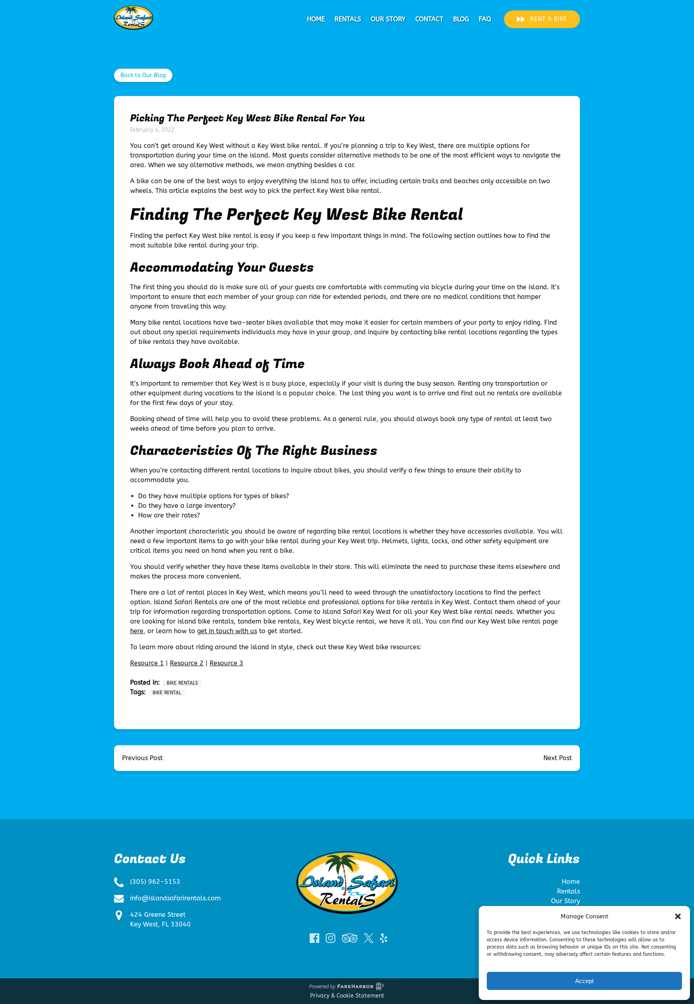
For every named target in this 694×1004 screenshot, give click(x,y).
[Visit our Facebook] (314, 938)
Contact (429, 19)
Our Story (388, 19)
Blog (461, 19)
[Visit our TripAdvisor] (349, 938)
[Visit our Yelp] (383, 938)
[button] (678, 916)
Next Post (557, 758)
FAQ (485, 19)
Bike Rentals (182, 683)
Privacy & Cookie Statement (347, 995)
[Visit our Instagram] (330, 938)
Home (316, 19)
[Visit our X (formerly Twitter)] (369, 938)
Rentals (348, 19)
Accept (584, 980)
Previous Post (142, 758)
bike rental (167, 692)
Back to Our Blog (143, 75)
